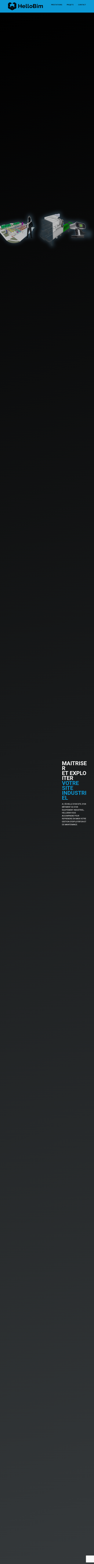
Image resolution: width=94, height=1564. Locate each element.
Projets (70, 5)
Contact (82, 5)
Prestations (56, 5)
